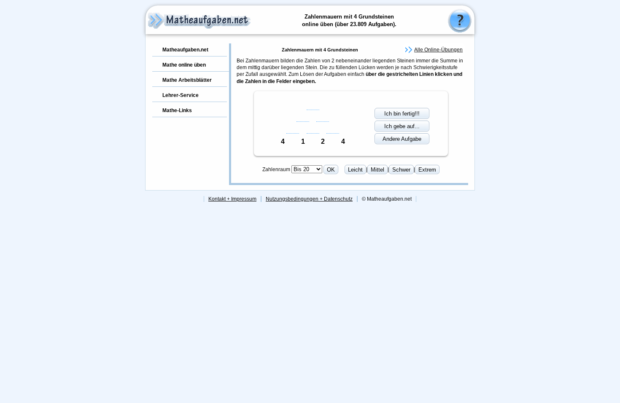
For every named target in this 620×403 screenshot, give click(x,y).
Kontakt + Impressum (232, 199)
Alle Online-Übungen (438, 50)
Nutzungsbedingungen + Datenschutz (309, 199)
